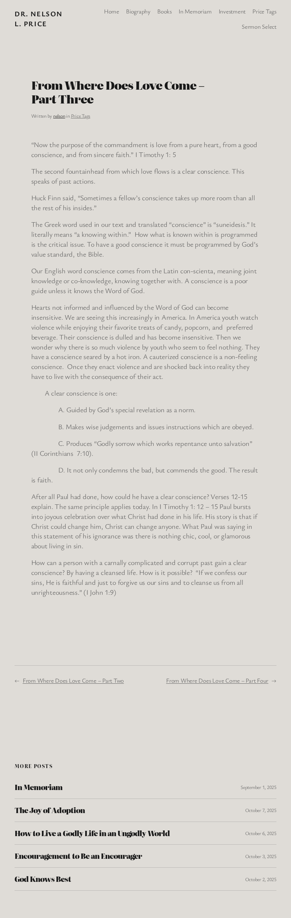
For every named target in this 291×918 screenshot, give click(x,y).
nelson (59, 115)
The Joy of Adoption (50, 810)
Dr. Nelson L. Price (38, 18)
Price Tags (80, 115)
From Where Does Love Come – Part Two (73, 680)
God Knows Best (43, 879)
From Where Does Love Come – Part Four (217, 680)
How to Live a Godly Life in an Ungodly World (92, 833)
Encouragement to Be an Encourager (78, 856)
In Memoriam (38, 787)
